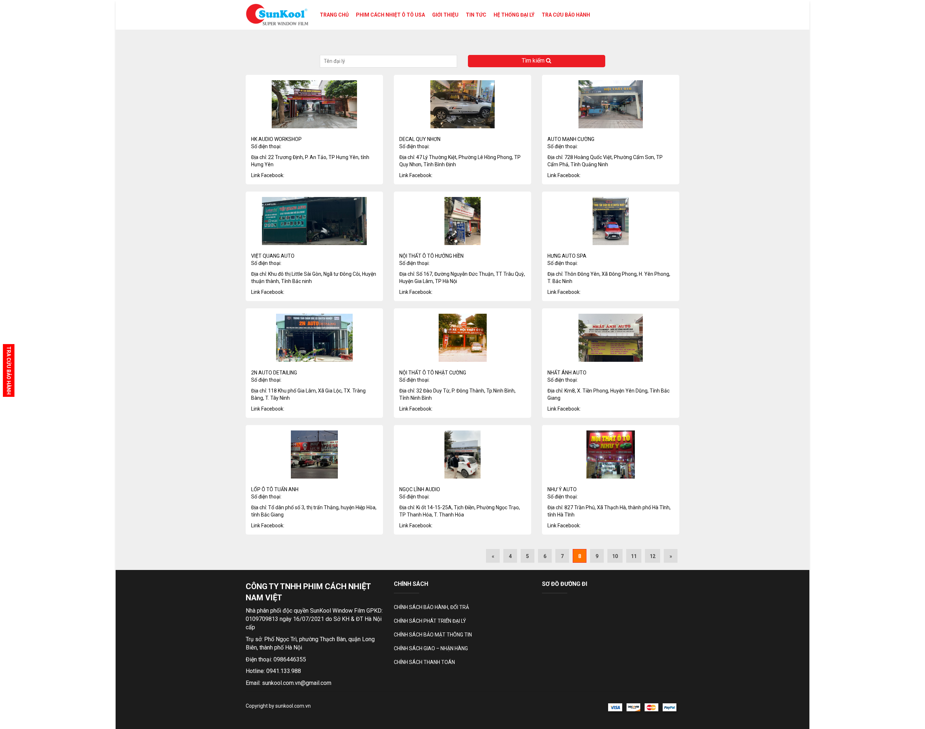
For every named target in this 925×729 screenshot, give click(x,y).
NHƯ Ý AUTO (562, 489)
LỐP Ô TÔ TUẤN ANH (274, 489)
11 (634, 556)
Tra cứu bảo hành (9, 370)
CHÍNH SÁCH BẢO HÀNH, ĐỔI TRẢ (431, 607)
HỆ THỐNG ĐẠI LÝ (514, 15)
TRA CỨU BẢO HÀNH (566, 15)
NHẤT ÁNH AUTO (566, 373)
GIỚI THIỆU (445, 15)
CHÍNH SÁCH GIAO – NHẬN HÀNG (431, 648)
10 (615, 556)
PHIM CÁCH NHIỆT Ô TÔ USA (390, 15)
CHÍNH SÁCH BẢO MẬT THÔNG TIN (433, 635)
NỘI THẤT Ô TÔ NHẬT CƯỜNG (432, 373)
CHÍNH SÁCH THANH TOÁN (424, 662)
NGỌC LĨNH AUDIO (419, 489)
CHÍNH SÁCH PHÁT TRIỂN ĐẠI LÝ (430, 621)
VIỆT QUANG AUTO (272, 256)
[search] (388, 61)
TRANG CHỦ (334, 15)
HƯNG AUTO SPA (566, 256)
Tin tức (476, 15)
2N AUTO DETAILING (274, 373)
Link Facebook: (267, 175)
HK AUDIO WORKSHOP (276, 139)
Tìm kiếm (534, 60)
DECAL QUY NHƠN (419, 139)
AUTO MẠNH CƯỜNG (570, 139)
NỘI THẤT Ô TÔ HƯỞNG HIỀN (431, 256)
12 (652, 556)
